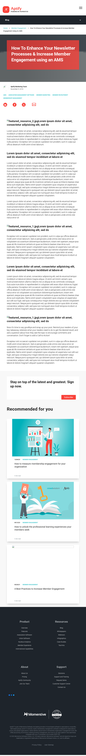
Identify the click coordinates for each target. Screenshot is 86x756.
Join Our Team (24, 684)
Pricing (24, 677)
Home (5, 28)
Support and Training (61, 677)
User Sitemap (49, 745)
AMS (4, 95)
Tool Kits (61, 645)
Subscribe (68, 397)
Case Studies (61, 642)
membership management (12, 98)
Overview (24, 628)
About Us (24, 673)
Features (24, 631)
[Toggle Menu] (81, 8)
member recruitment (60, 95)
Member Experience (24, 645)
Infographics (61, 638)
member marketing (43, 95)
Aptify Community (24, 680)
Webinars (61, 635)
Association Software (24, 635)
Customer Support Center (61, 684)
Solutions (61, 673)
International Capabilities (24, 649)
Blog (7, 20)
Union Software (24, 638)
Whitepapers (61, 631)
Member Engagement (18, 28)
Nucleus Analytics (24, 642)
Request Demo (61, 680)
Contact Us (61, 687)
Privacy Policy (37, 745)
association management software (21, 95)
